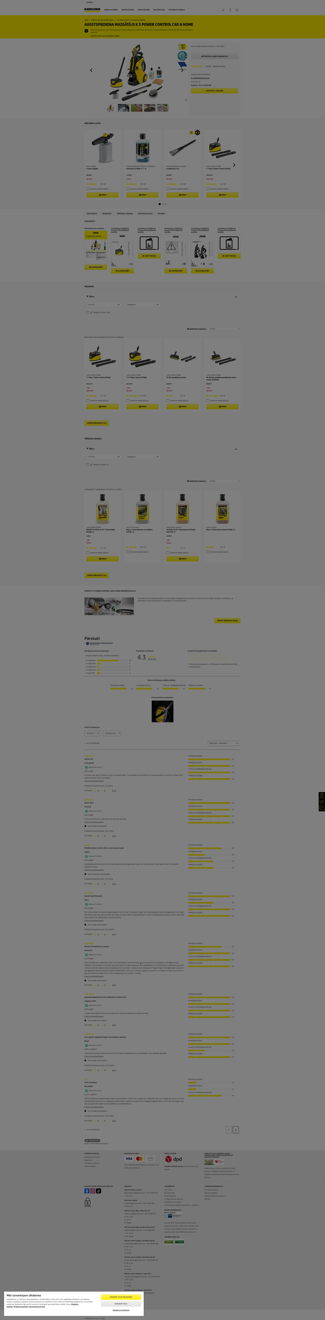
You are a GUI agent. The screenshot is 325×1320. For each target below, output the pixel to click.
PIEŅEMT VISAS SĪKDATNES (121, 1297)
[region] (74, 1304)
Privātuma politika (20, 1307)
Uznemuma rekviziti (37, 1307)
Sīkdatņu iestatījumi (121, 1310)
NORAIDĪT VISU (121, 1304)
